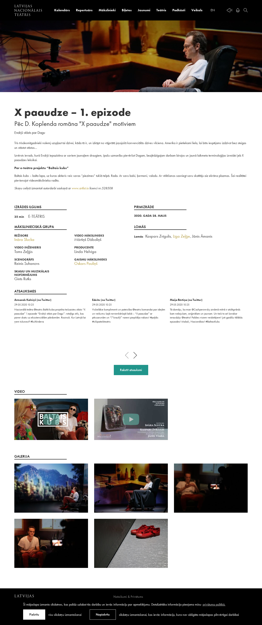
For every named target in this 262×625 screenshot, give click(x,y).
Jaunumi (144, 10)
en (213, 10)
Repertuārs (84, 10)
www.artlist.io (80, 188)
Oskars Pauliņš (85, 263)
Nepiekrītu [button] (103, 614)
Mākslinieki (107, 10)
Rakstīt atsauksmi (131, 370)
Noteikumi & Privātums (128, 597)
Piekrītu (34, 614)
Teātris (161, 10)
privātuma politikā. (214, 604)
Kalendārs (62, 10)
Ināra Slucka (24, 239)
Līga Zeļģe (181, 236)
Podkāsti (178, 10)
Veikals (196, 10)
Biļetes (127, 10)
